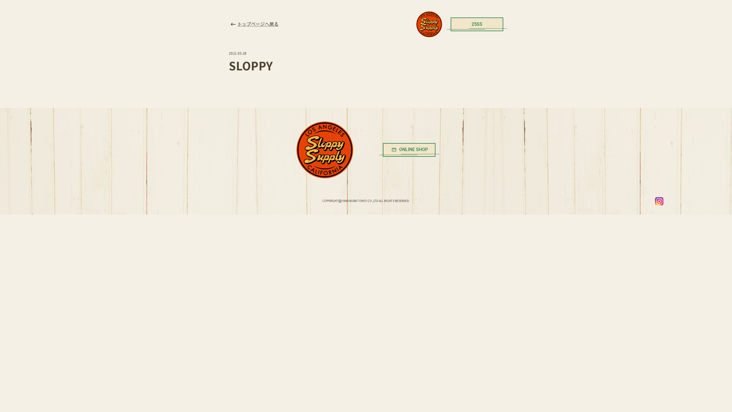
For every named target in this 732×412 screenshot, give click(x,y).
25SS (477, 24)
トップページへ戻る (258, 23)
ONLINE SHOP (413, 149)
